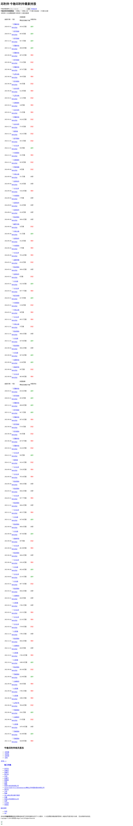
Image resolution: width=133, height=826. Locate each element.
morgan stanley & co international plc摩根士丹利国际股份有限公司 (24, 787)
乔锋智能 (16, 167)
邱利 (6, 757)
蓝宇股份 (16, 138)
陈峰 (5, 793)
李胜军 (6, 804)
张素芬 (6, 770)
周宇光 (6, 789)
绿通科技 (16, 360)
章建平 (6, 772)
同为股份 (16, 81)
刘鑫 (5, 797)
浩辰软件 (16, 181)
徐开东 (6, 768)
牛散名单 (34, 9)
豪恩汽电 (16, 224)
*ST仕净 (16, 145)
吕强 (5, 776)
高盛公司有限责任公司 (11, 799)
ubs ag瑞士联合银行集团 (12, 795)
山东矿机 (16, 703)
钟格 (5, 782)
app (5, 813)
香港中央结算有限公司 (11, 785)
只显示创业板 (34, 11)
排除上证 (25, 11)
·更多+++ (4, 761)
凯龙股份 (16, 217)
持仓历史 (14, 27)
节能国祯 (16, 674)
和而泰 (15, 131)
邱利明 (7, 756)
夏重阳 (6, 780)
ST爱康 (15, 603)
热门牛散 (7, 765)
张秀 (5, 801)
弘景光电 (16, 74)
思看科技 (16, 24)
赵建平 (6, 778)
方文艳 (6, 803)
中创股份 (16, 153)
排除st (18, 11)
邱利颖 (7, 752)
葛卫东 (6, 774)
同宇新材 (16, 31)
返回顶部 (4, 808)
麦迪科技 (16, 367)
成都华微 (16, 260)
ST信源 (15, 281)
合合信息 (16, 88)
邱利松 (7, 754)
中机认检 (16, 174)
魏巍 (5, 784)
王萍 (5, 791)
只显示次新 (44, 11)
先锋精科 (16, 103)
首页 (5, 811)
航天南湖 (16, 295)
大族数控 (16, 595)
